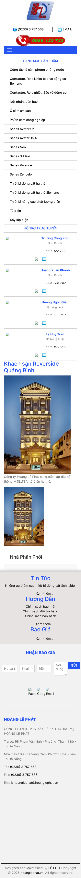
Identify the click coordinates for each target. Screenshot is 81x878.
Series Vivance (21, 165)
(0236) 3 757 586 (24, 775)
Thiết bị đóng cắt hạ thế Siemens (34, 192)
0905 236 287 (55, 283)
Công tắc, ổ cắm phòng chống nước (37, 70)
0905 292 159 (55, 315)
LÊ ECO (54, 868)
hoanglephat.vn (32, 873)
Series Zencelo (21, 174)
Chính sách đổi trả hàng (40, 611)
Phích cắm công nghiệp (27, 120)
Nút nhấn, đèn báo (24, 102)
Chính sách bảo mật (40, 606)
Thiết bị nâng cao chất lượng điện (35, 202)
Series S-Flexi (20, 156)
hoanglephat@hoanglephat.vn (36, 783)
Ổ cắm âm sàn (20, 111)
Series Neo (18, 147)
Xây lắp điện (19, 220)
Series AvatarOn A (23, 138)
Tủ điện (15, 211)
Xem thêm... (44, 593)
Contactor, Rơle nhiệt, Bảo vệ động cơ (38, 92)
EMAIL (67, 29)
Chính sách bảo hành (40, 616)
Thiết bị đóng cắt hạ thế (27, 183)
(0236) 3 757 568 (30, 29)
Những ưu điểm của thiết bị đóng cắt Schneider (40, 586)
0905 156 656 (55, 347)
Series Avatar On (22, 129)
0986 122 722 (55, 251)
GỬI (74, 665)
